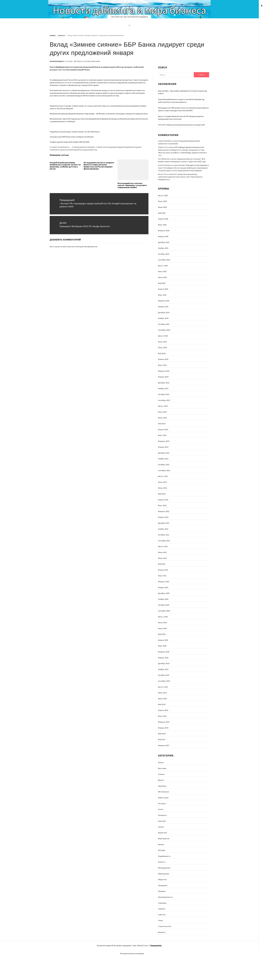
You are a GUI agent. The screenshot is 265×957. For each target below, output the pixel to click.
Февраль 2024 (163, 371)
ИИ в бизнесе (163, 792)
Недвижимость (164, 856)
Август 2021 (163, 546)
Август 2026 (163, 195)
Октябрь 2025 (163, 254)
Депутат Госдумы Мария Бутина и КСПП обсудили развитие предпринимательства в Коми (181, 117)
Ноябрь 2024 (163, 318)
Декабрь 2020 (163, 593)
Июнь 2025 (162, 277)
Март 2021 (162, 576)
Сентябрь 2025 (164, 260)
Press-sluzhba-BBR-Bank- (89, 61)
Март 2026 (162, 225)
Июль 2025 (162, 271)
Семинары (162, 903)
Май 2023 (162, 424)
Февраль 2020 (163, 652)
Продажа (162, 891)
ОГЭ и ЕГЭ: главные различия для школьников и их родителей (181, 125)
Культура (162, 821)
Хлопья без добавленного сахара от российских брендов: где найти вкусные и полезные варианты (181, 100)
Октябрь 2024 (163, 324)
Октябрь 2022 (163, 465)
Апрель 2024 (163, 359)
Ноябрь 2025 (163, 248)
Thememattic (156, 945)
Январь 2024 (163, 377)
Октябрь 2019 (163, 675)
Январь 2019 (163, 728)
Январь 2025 (163, 307)
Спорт (160, 920)
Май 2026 (162, 213)
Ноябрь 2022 (163, 459)
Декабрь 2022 (163, 453)
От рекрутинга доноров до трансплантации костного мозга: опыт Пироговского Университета (180, 176)
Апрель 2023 (163, 429)
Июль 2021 (162, 552)
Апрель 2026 (163, 219)
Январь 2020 (163, 658)
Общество (162, 879)
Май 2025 (162, 283)
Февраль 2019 (163, 722)
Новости (56, 147)
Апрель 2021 (163, 570)
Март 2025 (162, 295)
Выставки (162, 768)
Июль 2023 (162, 412)
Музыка (161, 844)
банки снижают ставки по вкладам (97, 147)
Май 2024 (162, 353)
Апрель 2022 (163, 500)
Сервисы (161, 909)
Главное (161, 774)
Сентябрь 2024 (164, 330)
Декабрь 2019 (163, 663)
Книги (160, 809)
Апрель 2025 (163, 289)
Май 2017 (162, 739)
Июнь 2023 (162, 418)
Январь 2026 (163, 236)
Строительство (164, 926)
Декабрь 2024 (163, 312)
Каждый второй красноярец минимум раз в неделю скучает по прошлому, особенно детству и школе (65, 165)
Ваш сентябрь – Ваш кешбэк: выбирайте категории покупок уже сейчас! (182, 92)
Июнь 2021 (162, 558)
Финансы (65, 147)
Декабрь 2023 (163, 383)
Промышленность (165, 897)
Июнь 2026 (162, 207)
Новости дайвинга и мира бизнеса (129, 10)
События (161, 915)
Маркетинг (162, 833)
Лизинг (161, 827)
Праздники (162, 885)
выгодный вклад (129, 147)
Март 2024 (162, 365)
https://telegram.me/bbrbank (82, 137)
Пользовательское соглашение (132, 953)
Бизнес (161, 762)
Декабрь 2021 (163, 523)
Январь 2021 (163, 587)
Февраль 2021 (163, 582)
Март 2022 (162, 505)
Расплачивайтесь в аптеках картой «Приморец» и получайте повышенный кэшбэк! (132, 185)
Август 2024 (163, 336)
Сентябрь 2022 (164, 470)
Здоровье (162, 786)
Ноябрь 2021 (163, 529)
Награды (161, 850)
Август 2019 (163, 687)
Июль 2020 (162, 622)
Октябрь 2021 (163, 535)
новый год (92, 150)
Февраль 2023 (163, 441)
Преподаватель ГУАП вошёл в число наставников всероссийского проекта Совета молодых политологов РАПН (183, 109)
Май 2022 (162, 494)
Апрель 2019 (163, 710)
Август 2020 (163, 617)
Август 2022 (163, 476)
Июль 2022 (162, 482)
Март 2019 (162, 716)
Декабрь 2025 (163, 242)
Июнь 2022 (162, 488)
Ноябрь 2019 (163, 669)
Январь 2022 (163, 517)
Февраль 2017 (163, 745)
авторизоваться (90, 247)
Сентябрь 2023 (164, 400)
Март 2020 (162, 646)
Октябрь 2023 (163, 394)
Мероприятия (163, 839)
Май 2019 (162, 704)
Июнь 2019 (162, 699)
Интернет (162, 803)
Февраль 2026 (163, 230)
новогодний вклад (77, 150)
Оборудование (164, 868)
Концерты (162, 815)
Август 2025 (163, 266)
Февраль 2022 (163, 511)
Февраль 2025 (163, 301)
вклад (118, 147)
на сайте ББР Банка (91, 132)
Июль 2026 (162, 201)
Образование (163, 874)
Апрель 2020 (163, 640)
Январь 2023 (163, 447)
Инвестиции (163, 798)
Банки (77, 147)
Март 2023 (162, 435)
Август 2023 (163, 406)
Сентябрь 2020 (164, 611)
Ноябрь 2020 (163, 599)
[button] (262, 6)
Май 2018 (162, 734)
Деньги (161, 780)
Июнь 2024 (162, 347)
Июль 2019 (162, 693)
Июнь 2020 (162, 628)
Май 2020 (162, 634)
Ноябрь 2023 (163, 388)
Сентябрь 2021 (164, 541)
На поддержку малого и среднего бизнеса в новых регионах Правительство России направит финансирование (99, 165)
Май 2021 (162, 564)
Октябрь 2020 (163, 605)
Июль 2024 (162, 342)
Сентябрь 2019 (164, 681)
